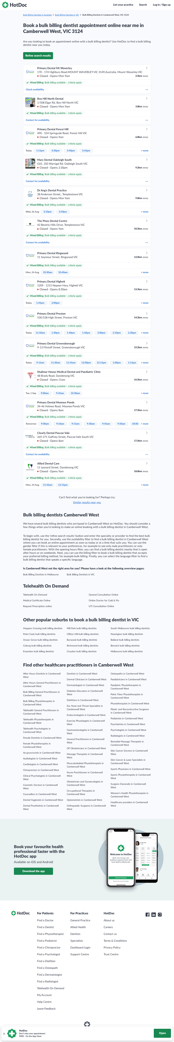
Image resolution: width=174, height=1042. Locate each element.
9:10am (60, 424)
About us (109, 920)
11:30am (55, 363)
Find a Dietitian (46, 961)
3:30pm (55, 151)
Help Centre (44, 1002)
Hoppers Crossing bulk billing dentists (42, 628)
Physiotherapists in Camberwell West (130, 703)
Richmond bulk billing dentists (82, 646)
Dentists (75, 934)
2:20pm (132, 333)
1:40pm (71, 333)
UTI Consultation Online (101, 606)
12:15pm (101, 363)
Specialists (76, 940)
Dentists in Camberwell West (82, 674)
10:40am (63, 272)
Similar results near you (87, 502)
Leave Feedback (46, 1008)
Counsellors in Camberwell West (40, 794)
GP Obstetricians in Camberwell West (86, 748)
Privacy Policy (112, 947)
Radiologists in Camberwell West (128, 736)
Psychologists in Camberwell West (128, 730)
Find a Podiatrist (47, 940)
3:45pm (86, 151)
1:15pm (40, 151)
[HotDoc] (14, 5)
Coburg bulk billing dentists (37, 646)
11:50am (40, 333)
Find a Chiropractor (48, 947)
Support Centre (79, 954)
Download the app (33, 871)
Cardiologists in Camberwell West (40, 764)
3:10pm (48, 212)
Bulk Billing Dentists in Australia (37, 15)
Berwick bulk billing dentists (125, 646)
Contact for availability (37, 120)
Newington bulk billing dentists (127, 634)
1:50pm (86, 333)
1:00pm (117, 363)
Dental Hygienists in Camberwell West (43, 800)
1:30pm (55, 333)
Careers (108, 927)
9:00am (45, 393)
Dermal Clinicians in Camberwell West (86, 679)
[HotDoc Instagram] (160, 914)
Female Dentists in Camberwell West (42, 738)
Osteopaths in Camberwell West (127, 674)
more (144, 151)
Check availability (35, 89)
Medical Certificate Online (36, 600)
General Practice (80, 920)
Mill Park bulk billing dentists (82, 628)
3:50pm (63, 212)
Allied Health (78, 927)
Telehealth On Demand (35, 595)
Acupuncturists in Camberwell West (41, 753)
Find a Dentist (45, 927)
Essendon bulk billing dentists (38, 651)
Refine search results (38, 55)
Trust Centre (111, 954)
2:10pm (117, 333)
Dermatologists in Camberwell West (85, 685)
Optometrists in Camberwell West (84, 800)
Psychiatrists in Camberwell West (128, 724)
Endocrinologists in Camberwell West (86, 715)
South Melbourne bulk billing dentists (130, 628)
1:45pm (40, 303)
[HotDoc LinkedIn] (154, 914)
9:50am (121, 424)
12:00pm (86, 363)
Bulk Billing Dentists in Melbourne (41, 574)
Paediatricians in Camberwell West (128, 679)
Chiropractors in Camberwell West (41, 770)
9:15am (40, 363)
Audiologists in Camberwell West (40, 758)
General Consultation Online (103, 595)
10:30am (47, 272)
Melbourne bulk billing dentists (127, 651)
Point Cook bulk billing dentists (39, 634)
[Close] (4, 1033)
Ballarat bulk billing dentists (125, 640)
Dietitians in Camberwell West (83, 700)
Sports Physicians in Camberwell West (130, 769)
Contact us (110, 934)
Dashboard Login (80, 947)
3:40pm (71, 151)
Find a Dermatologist (49, 974)
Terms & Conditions (115, 940)
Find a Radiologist (47, 981)
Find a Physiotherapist (50, 934)
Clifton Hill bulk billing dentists (83, 634)
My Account (44, 995)
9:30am (91, 424)
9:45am (60, 393)
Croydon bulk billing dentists (82, 651)
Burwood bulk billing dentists (82, 640)
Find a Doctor (45, 920)
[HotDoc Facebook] (147, 914)
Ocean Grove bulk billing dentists (40, 640)
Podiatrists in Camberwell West (127, 718)
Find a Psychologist (48, 954)
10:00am (136, 424)
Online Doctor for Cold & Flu (104, 600)
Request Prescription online (37, 606)
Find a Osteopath (47, 968)
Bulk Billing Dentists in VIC (67, 15)
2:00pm (55, 303)
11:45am (71, 363)
